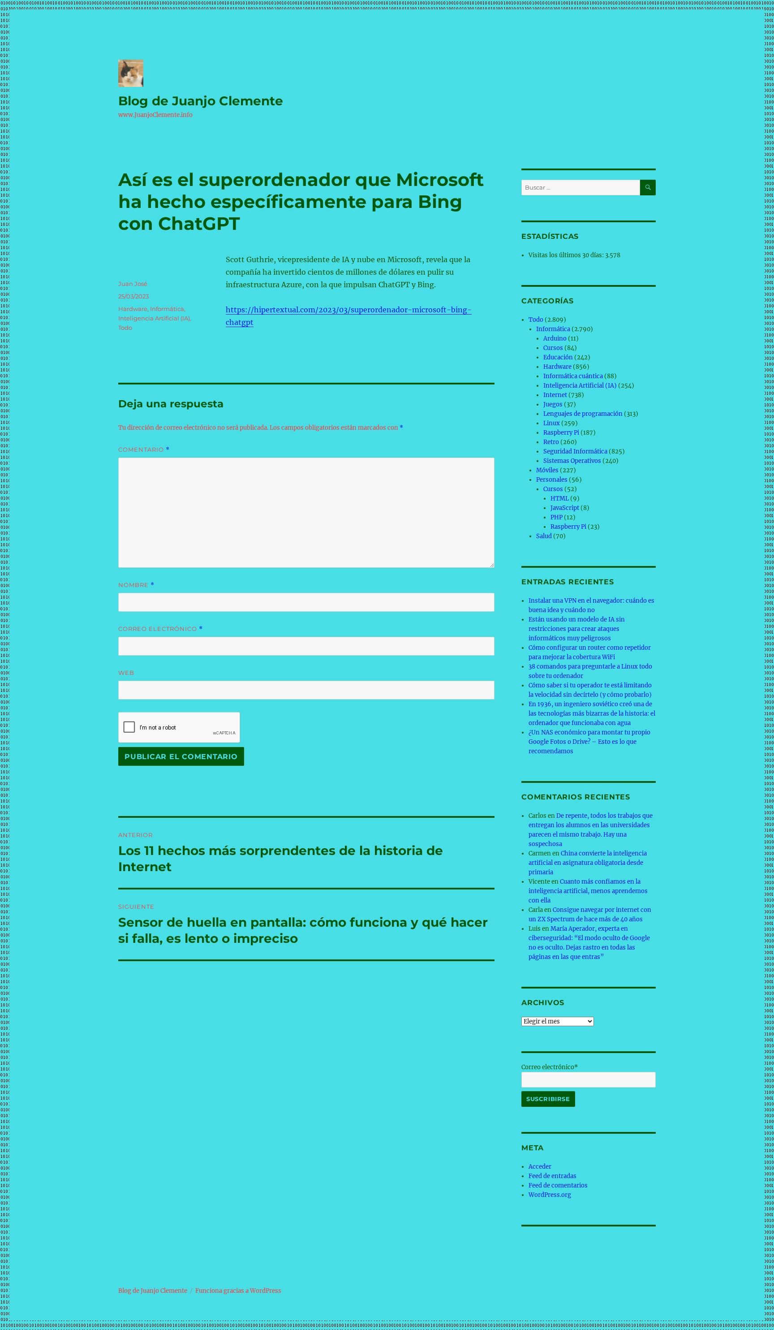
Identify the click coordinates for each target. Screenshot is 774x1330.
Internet (555, 395)
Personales (552, 480)
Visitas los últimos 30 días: (567, 255)
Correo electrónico (160, 629)
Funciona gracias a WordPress (238, 1291)
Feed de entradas (552, 1176)
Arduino (555, 338)
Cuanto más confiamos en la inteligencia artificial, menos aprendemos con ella (588, 891)
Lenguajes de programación (583, 414)
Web (126, 672)
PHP (556, 517)
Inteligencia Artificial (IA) (154, 318)
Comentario (144, 449)
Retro (551, 442)
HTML (559, 498)
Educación (558, 357)
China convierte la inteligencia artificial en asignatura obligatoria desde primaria (588, 863)
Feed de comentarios (558, 1185)
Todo (125, 327)
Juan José (132, 283)
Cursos (553, 348)
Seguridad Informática (575, 451)
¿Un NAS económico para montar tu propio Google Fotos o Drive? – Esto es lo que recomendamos (589, 742)
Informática (167, 308)
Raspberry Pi (561, 432)
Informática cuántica (573, 376)
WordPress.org (550, 1195)
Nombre (136, 585)
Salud (544, 536)
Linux (551, 423)
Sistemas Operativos (572, 461)
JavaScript (564, 508)
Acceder (540, 1166)
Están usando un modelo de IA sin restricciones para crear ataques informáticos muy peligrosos (577, 629)
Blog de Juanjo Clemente (200, 100)
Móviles (547, 470)
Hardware (132, 308)
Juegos (553, 404)
